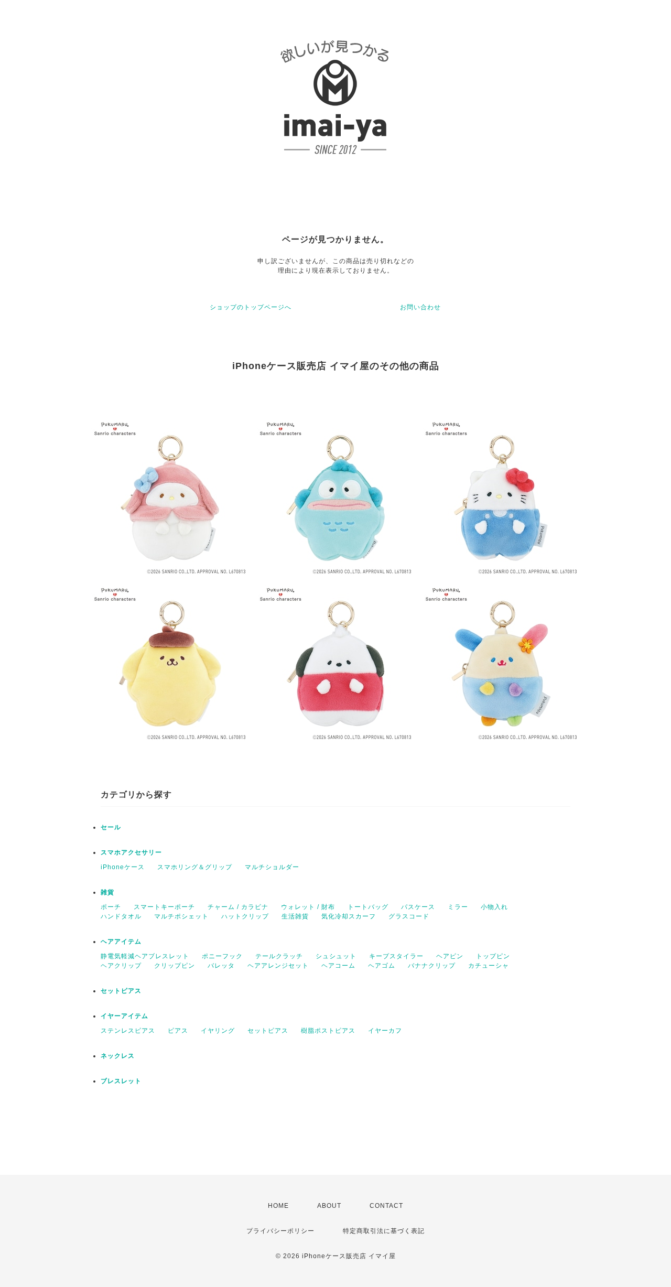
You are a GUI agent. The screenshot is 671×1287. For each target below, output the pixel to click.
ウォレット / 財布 (308, 907)
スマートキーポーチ (164, 907)
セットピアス (121, 990)
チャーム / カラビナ (238, 907)
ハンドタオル (121, 916)
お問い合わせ (420, 307)
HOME (278, 1205)
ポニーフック (222, 956)
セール (111, 827)
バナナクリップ (432, 965)
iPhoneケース (123, 867)
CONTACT (386, 1205)
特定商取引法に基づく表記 (384, 1231)
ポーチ (111, 907)
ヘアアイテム (121, 941)
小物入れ (494, 907)
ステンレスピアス (128, 1030)
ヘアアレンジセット (278, 965)
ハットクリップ (245, 916)
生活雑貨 (295, 916)
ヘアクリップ (121, 965)
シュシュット (336, 956)
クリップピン (174, 965)
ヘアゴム (381, 965)
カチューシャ (488, 965)
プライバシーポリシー (280, 1231)
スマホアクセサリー (131, 852)
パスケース (418, 907)
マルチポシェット (181, 916)
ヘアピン (449, 956)
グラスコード (408, 916)
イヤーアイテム (124, 1016)
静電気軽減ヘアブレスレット (145, 956)
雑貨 (107, 892)
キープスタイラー (396, 956)
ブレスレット (121, 1081)
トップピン (493, 956)
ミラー (458, 907)
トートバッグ (368, 907)
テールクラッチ (279, 956)
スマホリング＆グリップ (194, 867)
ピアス (178, 1030)
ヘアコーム (338, 965)
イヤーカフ (385, 1030)
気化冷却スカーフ (348, 916)
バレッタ (221, 965)
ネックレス (118, 1055)
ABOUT (329, 1205)
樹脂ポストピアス (328, 1030)
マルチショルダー (272, 867)
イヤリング (218, 1030)
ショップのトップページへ (250, 307)
